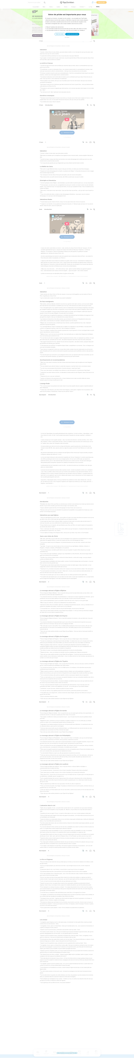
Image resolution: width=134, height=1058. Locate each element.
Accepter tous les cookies (72, 34)
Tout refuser (67, 37)
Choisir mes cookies (60, 34)
